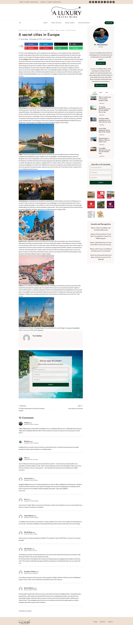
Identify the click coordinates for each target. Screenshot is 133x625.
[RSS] (114, 2)
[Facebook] (93, 2)
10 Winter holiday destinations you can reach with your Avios (105, 120)
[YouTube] (111, 2)
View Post (102, 104)
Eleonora (27, 441)
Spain (57, 30)
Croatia (54, 74)
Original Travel (39, 328)
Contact (103, 622)
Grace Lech (28, 478)
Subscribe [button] (109, 23)
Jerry (26, 499)
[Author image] (19, 39)
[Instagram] (108, 2)
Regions (45, 30)
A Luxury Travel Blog (73, 328)
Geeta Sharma (29, 515)
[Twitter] (96, 2)
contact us (40, 330)
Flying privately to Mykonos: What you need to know (104, 140)
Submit (50, 385)
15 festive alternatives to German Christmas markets (31, 408)
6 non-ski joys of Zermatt (75, 407)
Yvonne (26, 423)
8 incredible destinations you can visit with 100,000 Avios (104, 150)
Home (95, 622)
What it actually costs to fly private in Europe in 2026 (105, 98)
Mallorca (25, 108)
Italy (41, 30)
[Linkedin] (99, 2)
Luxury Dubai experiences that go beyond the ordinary (104, 130)
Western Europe (71, 30)
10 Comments (47, 39)
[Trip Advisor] (105, 2)
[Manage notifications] (129, 621)
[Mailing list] (90, 2)
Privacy (110, 622)
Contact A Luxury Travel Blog (50, 2)
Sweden (62, 30)
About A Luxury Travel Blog (29, 2)
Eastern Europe (23, 30)
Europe (36, 30)
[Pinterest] (102, 2)
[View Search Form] (20, 23)
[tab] (94, 92)
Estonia (31, 30)
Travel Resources (84, 23)
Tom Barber (25, 39)
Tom (25, 458)
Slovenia (51, 30)
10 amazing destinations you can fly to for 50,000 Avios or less (104, 109)
